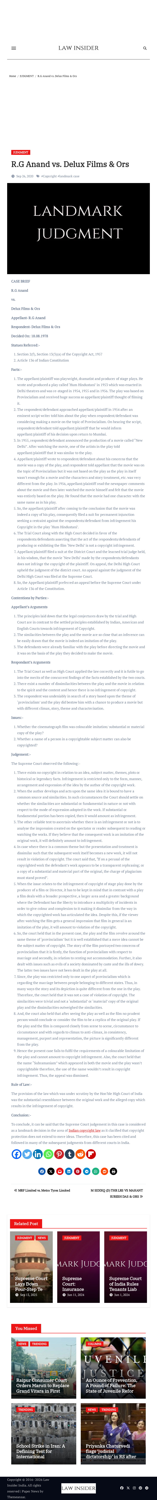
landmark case (69, 176)
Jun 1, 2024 (122, 1295)
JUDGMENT (20, 152)
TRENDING (39, 1344)
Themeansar (16, 1497)
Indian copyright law (85, 1130)
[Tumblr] (70, 1154)
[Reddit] (80, 1154)
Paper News (30, 1491)
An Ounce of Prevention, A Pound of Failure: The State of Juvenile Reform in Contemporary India (112, 1388)
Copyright (50, 176)
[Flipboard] (91, 1154)
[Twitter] (27, 1154)
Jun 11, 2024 (75, 1295)
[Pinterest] (59, 1154)
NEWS (42, 1238)
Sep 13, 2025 (28, 1295)
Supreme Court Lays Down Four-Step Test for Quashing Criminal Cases (31, 1289)
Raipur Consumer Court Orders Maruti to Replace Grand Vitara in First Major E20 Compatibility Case (42, 1391)
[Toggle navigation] (13, 48)
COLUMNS (94, 1344)
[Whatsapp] (48, 1154)
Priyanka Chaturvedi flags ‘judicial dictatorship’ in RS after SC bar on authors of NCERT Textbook (111, 1456)
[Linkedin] (38, 1154)
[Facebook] (16, 1154)
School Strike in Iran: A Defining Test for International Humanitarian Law (40, 1454)
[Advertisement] (79, 109)
